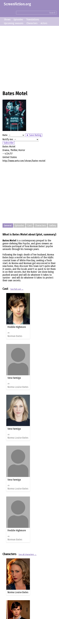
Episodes (18, 19)
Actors (44, 23)
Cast (29, 225)
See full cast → (16, 289)
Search (52, 12)
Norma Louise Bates (19, 387)
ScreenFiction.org (17, 4)
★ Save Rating (33, 135)
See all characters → (28, 554)
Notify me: (8, 139)
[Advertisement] (29, 57)
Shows (7, 19)
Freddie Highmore (18, 326)
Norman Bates (16, 336)
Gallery (52, 225)
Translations (32, 19)
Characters (31, 23)
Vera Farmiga (15, 377)
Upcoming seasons (13, 23)
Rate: (5, 135)
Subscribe (9, 142)
